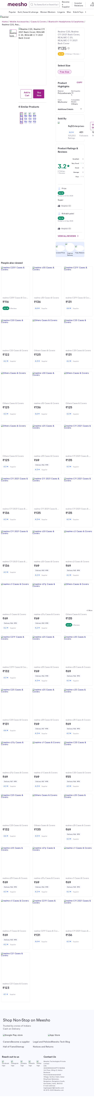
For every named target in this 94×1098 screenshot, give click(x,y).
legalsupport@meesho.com (54, 1088)
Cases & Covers (38, 21)
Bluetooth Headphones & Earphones (66, 21)
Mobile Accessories (19, 21)
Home (5, 21)
